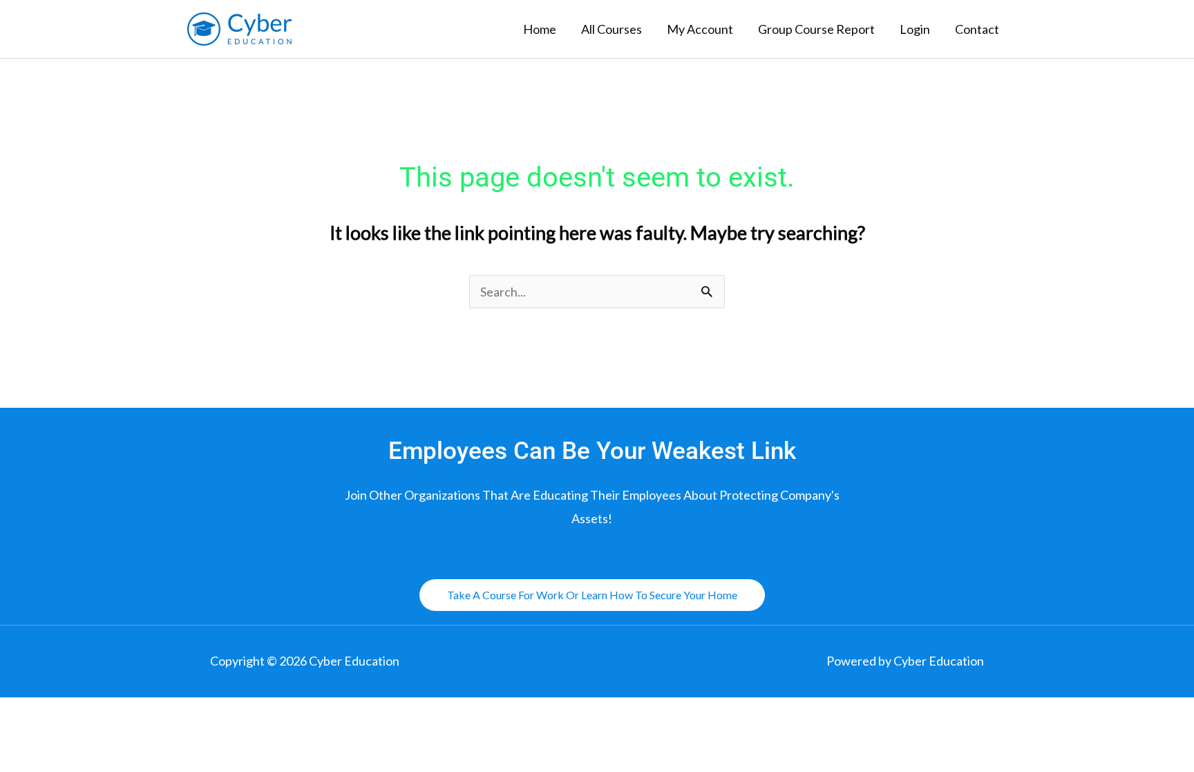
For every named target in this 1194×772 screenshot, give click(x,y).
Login (915, 29)
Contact (977, 29)
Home (539, 29)
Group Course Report (816, 29)
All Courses (611, 29)
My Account (700, 29)
